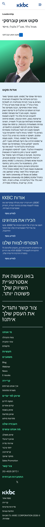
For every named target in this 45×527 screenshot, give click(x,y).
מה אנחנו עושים (11, 429)
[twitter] (17, 482)
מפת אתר (6, 498)
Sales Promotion (10, 460)
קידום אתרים (8, 405)
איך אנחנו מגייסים (10, 386)
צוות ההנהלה (8, 337)
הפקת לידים (7, 401)
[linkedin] (8, 482)
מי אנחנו (7, 332)
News (5, 371)
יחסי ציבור (7, 447)
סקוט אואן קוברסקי (10, 34)
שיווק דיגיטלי (8, 439)
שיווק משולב (7, 434)
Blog (4, 362)
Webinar (6, 366)
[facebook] (12, 482)
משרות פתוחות (8, 390)
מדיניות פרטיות (9, 506)
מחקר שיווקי (7, 456)
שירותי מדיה (7, 443)
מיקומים (5, 346)
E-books (6, 375)
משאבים (7, 357)
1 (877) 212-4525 (10, 471)
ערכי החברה (7, 341)
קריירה (6, 380)
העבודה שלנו (9, 424)
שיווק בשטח (7, 410)
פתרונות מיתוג (8, 418)
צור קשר (7, 466)
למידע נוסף (9, 213)
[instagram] (3, 482)
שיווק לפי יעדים (11, 395)
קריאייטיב (6, 452)
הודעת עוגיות (8, 511)
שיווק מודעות (8, 414)
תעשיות (6, 351)
